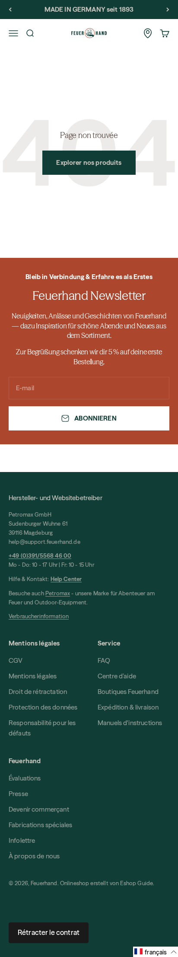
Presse (18, 794)
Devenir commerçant (39, 809)
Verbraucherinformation (39, 616)
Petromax (57, 593)
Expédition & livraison (128, 707)
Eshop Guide (136, 883)
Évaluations (25, 778)
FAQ (104, 660)
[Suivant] (167, 9)
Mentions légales (33, 676)
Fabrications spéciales (40, 825)
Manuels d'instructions (130, 723)
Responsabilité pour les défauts (42, 728)
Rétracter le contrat (48, 932)
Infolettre (22, 840)
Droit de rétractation (38, 691)
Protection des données (43, 707)
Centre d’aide (117, 676)
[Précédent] (10, 9)
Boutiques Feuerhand (128, 691)
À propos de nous (34, 856)
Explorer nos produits (88, 162)
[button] (155, 952)
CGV (15, 660)
